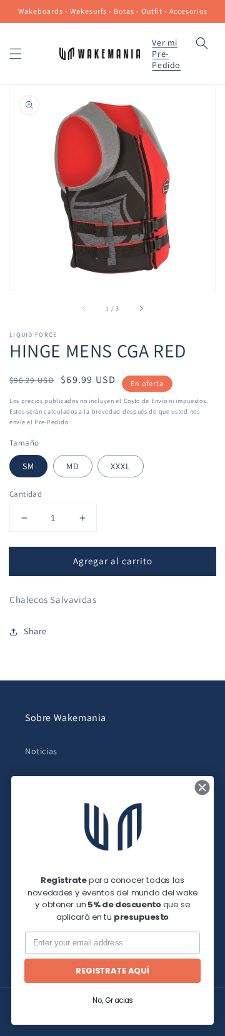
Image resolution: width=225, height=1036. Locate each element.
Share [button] (35, 631)
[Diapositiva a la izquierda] (84, 308)
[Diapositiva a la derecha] (140, 308)
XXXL (121, 466)
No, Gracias (112, 1000)
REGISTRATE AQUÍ (112, 970)
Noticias (41, 751)
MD (72, 466)
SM (28, 466)
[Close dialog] (202, 787)
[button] (15, 53)
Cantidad (25, 494)
